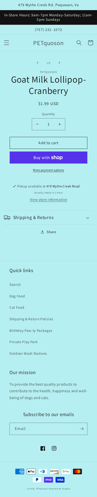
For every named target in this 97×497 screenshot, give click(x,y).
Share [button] (51, 231)
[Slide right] (59, 63)
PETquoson (42, 488)
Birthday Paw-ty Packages (30, 330)
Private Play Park (23, 341)
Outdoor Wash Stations (28, 353)
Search (15, 284)
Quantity (48, 114)
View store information (48, 199)
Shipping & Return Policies (31, 318)
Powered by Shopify (59, 488)
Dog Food (17, 296)
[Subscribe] (81, 429)
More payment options (48, 170)
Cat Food (16, 307)
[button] (6, 42)
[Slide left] (37, 63)
